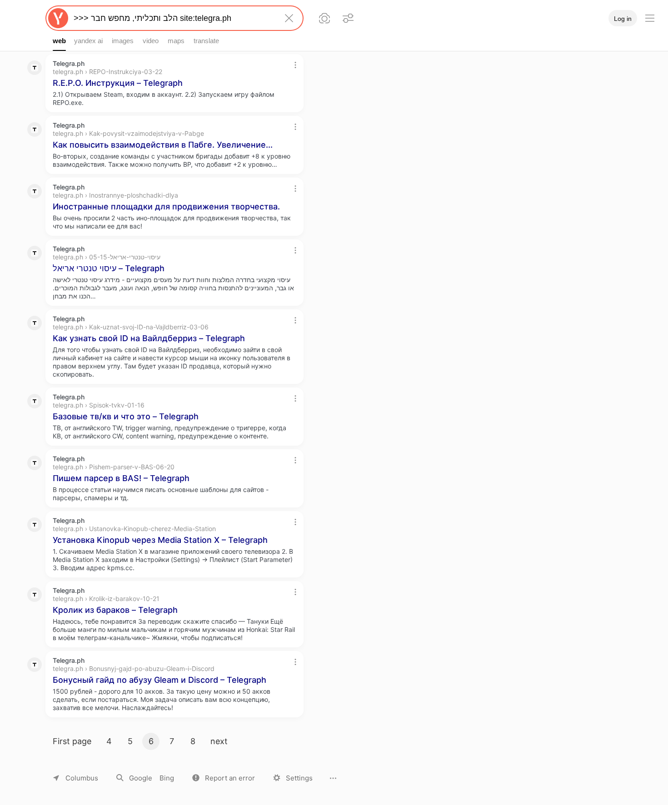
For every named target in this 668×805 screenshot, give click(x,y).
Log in (623, 18)
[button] (223, 778)
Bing (167, 778)
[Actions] (295, 65)
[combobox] (172, 18)
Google (140, 778)
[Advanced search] (348, 18)
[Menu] (650, 18)
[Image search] (324, 18)
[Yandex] (58, 18)
